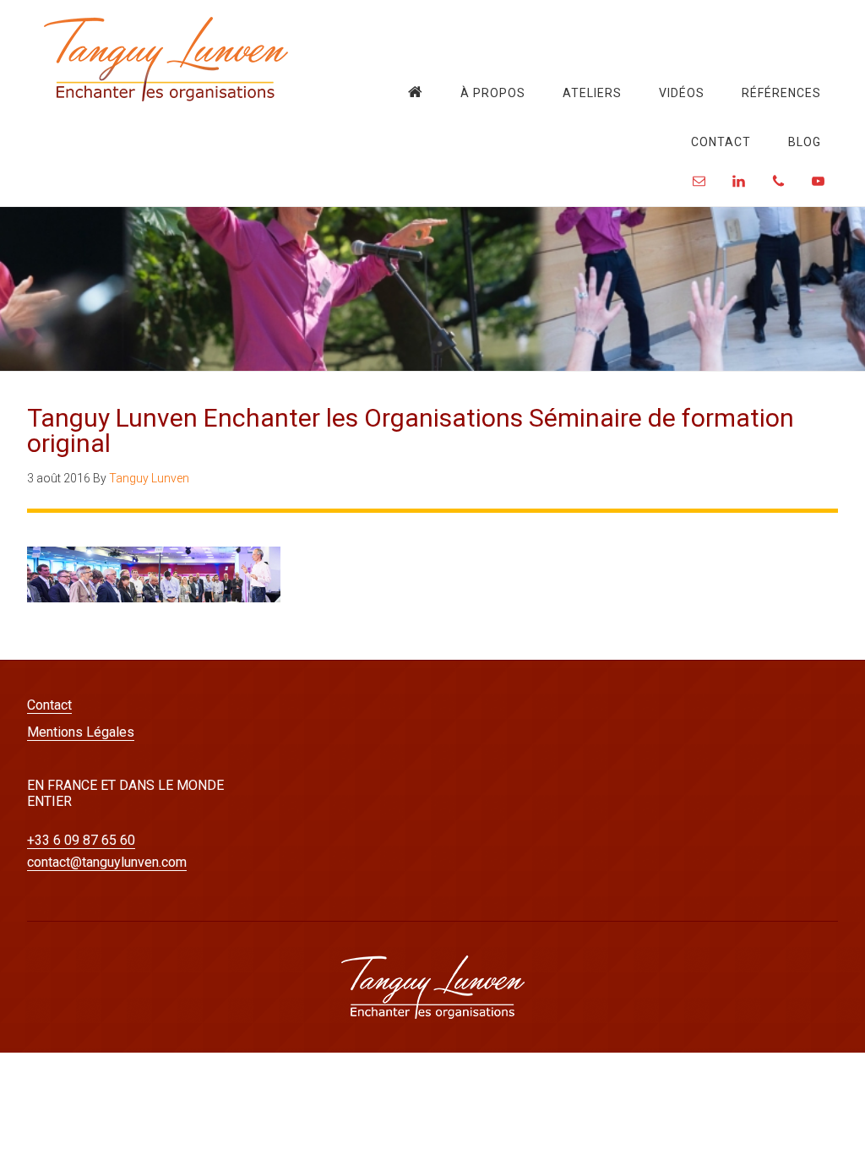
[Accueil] (415, 92)
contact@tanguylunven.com (107, 862)
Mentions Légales (80, 732)
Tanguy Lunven (166, 59)
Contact (49, 705)
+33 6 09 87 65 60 (81, 840)
